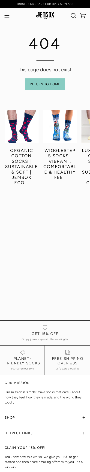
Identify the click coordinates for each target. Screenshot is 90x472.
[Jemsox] (45, 15)
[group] (45, 4)
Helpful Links (19, 433)
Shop (10, 417)
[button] (73, 15)
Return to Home (45, 84)
